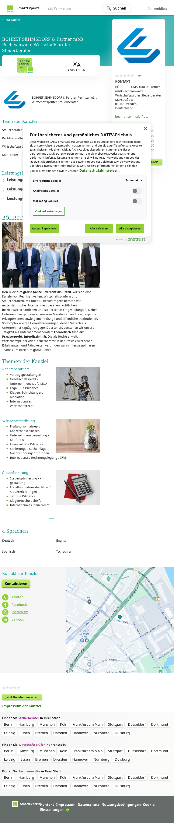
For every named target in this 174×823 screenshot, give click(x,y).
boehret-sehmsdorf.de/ (131, 117)
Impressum (66, 804)
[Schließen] (145, 128)
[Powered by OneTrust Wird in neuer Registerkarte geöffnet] (132, 240)
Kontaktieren (16, 583)
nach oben (164, 792)
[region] (87, 183)
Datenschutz (88, 804)
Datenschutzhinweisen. (99, 170)
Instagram (20, 612)
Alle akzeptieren (130, 228)
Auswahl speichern (44, 228)
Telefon (18, 597)
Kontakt (47, 804)
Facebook (19, 604)
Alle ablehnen (99, 228)
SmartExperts (27, 8)
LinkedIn (18, 619)
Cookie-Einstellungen (48, 211)
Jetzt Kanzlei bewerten (24, 697)
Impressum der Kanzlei (21, 706)
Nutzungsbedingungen (121, 804)
